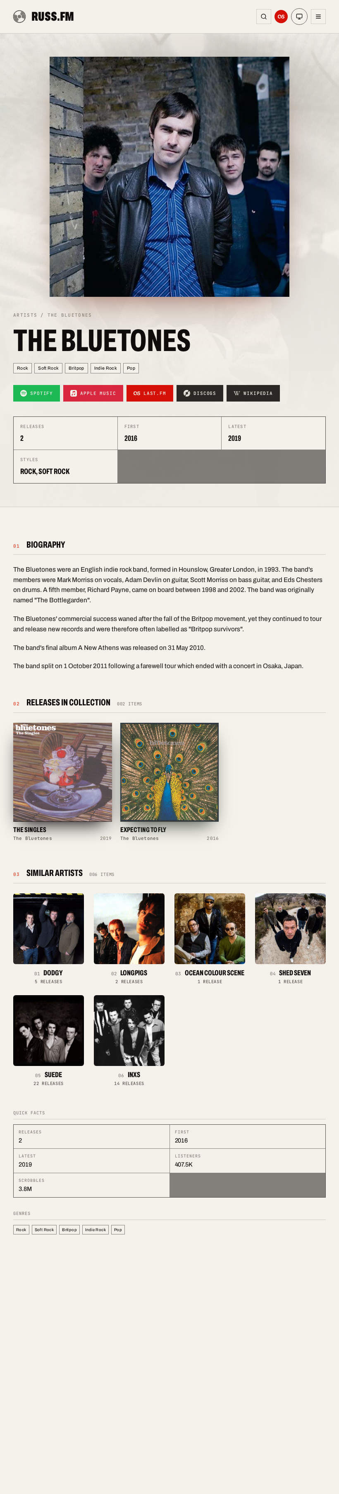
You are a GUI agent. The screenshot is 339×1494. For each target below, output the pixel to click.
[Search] (263, 16)
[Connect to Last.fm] (281, 16)
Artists (25, 315)
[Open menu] (318, 16)
